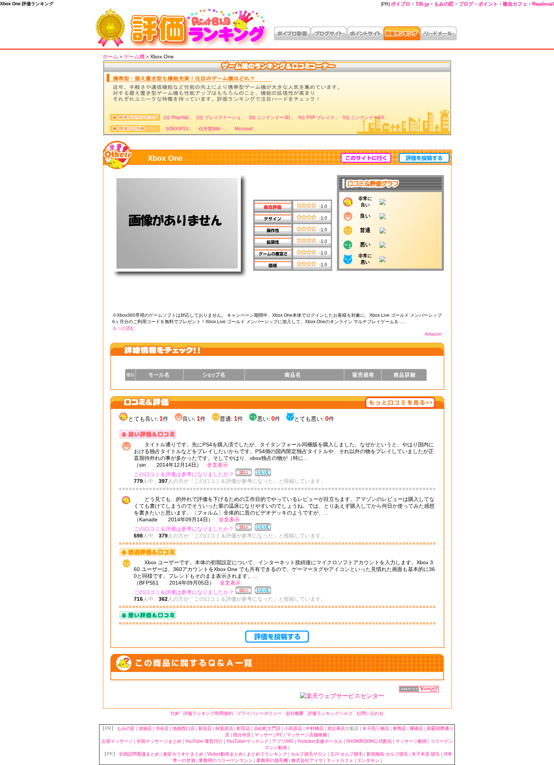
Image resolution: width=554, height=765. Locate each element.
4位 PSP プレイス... (318, 117)
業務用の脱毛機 (272, 760)
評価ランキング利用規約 (208, 713)
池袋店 (145, 728)
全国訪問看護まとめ (139, 754)
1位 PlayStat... (177, 117)
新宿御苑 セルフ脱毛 (387, 754)
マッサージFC (268, 735)
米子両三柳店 (375, 728)
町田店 (243, 728)
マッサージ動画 (411, 741)
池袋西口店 (183, 728)
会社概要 (295, 713)
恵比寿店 (336, 728)
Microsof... (244, 128)
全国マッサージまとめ (159, 741)
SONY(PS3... (177, 128)
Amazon (433, 334)
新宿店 (205, 728)
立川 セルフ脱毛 (346, 754)
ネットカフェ (340, 760)
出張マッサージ (117, 741)
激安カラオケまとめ (183, 754)
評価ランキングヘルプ (330, 713)
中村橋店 (315, 728)
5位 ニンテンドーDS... (365, 117)
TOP (174, 713)
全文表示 (217, 465)
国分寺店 (242, 735)
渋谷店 (162, 728)
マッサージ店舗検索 (306, 735)
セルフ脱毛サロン (309, 754)
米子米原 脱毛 (426, 754)
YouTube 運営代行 (204, 741)
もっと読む (123, 328)
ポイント (488, 4)
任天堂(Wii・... (212, 128)
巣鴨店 (399, 728)
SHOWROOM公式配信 (369, 741)
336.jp (422, 4)
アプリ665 (283, 741)
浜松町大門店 (267, 728)
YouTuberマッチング (247, 741)
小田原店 (293, 728)
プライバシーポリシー (259, 713)
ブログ (466, 4)
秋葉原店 (224, 728)
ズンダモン (368, 760)
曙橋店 (416, 728)
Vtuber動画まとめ (225, 754)
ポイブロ (400, 4)
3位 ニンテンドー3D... (271, 117)
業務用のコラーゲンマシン (226, 760)
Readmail (543, 4)
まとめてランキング (266, 754)
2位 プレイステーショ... (220, 117)
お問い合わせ (370, 713)
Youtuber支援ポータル (320, 741)
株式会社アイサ (307, 760)
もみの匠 (444, 4)
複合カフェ (515, 4)
